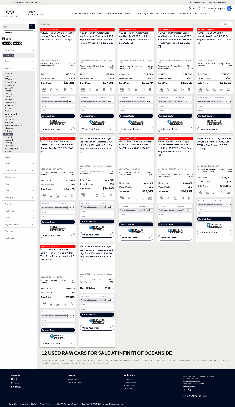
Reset (7, 33)
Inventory (71, 375)
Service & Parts (129, 375)
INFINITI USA (16, 387)
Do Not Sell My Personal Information (66, 404)
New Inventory (73, 379)
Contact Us (15, 375)
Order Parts (128, 388)
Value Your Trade (51, 129)
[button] (80, 13)
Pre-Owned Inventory (76, 382)
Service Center (129, 379)
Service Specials (129, 385)
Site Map (34, 404)
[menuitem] (19, 55)
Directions (15, 383)
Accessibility (24, 404)
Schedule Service (130, 382)
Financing (14, 379)
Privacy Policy (45, 404)
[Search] (32, 26)
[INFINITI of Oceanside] (22, 13)
